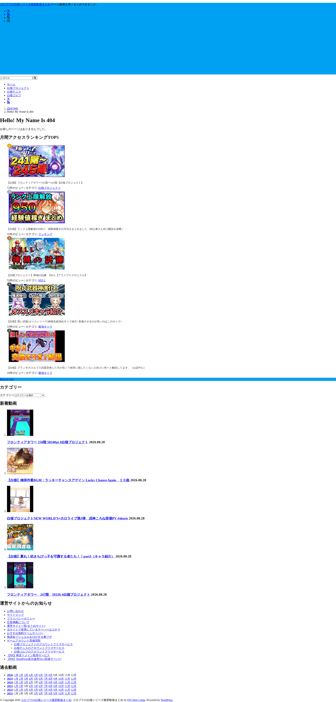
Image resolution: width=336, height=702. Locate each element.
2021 (10, 693)
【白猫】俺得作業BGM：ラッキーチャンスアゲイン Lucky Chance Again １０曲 (68, 480)
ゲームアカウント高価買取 (24, 640)
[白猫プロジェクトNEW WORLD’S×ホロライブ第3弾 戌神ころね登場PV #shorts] (20, 511)
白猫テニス (14, 91)
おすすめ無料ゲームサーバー (25, 633)
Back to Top (7, 379)
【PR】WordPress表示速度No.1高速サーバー (34, 659)
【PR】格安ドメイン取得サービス (28, 655)
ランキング (45, 234)
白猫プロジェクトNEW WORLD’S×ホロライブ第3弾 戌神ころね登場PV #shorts (67, 518)
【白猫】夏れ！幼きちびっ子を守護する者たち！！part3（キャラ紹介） (61, 556)
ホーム (11, 84)
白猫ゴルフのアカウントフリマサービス (39, 651)
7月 (46, 675)
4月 (31, 675)
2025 (10, 678)
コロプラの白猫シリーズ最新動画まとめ (46, 699)
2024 (10, 682)
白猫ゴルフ (14, 95)
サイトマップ (15, 614)
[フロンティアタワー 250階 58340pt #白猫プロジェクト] (20, 434)
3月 (26, 675)
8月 (50, 675)
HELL (42, 280)
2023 (10, 686)
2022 (10, 689)
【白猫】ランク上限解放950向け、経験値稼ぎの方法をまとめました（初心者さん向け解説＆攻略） (65, 229)
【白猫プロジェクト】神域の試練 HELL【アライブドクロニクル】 (47, 275)
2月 (21, 675)
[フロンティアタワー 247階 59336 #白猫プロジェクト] (20, 587)
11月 (67, 678)
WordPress (167, 699)
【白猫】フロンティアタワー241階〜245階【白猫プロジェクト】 (45, 182)
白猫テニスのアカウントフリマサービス (39, 647)
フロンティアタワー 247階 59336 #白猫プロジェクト (48, 594)
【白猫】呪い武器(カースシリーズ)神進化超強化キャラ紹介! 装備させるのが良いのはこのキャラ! (64, 321)
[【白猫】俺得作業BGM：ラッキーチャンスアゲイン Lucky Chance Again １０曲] (20, 473)
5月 (36, 675)
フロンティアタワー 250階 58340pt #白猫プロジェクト (47, 442)
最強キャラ (45, 326)
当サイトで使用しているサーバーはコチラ (33, 629)
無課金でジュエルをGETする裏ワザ (29, 636)
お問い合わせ (15, 611)
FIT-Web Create (136, 699)
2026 (10, 675)
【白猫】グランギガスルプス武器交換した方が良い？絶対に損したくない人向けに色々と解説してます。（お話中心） (76, 367)
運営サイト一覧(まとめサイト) (26, 625)
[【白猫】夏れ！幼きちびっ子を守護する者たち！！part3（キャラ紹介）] (20, 549)
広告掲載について (18, 622)
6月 (41, 675)
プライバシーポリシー (21, 618)
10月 (61, 678)
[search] (34, 78)
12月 (73, 678)
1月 (16, 675)
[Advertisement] (168, 49)
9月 (55, 678)
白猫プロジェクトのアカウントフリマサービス (43, 644)
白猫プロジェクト (18, 88)
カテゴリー (7, 395)
